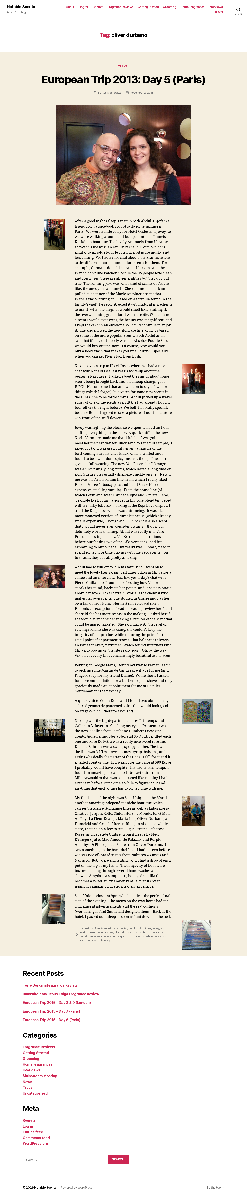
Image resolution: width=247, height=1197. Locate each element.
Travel (219, 12)
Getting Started (148, 7)
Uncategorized (35, 1093)
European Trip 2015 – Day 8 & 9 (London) (57, 1002)
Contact (98, 7)
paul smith (140, 932)
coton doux (86, 928)
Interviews (216, 7)
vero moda (86, 940)
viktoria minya (102, 940)
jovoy (156, 928)
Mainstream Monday (40, 1076)
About (70, 7)
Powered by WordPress (76, 1187)
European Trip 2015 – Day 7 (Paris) (51, 1011)
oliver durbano (123, 932)
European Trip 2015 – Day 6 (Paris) (51, 1020)
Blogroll (83, 7)
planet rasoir (155, 932)
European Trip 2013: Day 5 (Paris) (123, 79)
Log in (28, 1126)
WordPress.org (35, 1143)
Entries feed (33, 1132)
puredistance (87, 936)
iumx (148, 928)
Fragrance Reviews (121, 7)
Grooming (169, 7)
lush (163, 928)
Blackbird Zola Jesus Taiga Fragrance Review (61, 994)
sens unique (117, 936)
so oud (130, 936)
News (27, 1082)
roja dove (103, 936)
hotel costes (136, 928)
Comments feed (36, 1138)
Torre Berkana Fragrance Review (50, 985)
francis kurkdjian (105, 928)
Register (30, 1120)
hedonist (121, 928)
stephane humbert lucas (151, 936)
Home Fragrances (192, 7)
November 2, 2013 (142, 92)
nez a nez (107, 932)
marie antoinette (89, 932)
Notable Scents (21, 7)
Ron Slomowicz (111, 92)
